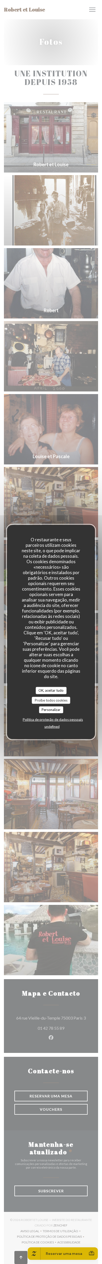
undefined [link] (52, 726)
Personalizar (51, 710)
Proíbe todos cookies (51, 700)
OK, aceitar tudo (51, 690)
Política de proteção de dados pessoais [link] (53, 719)
